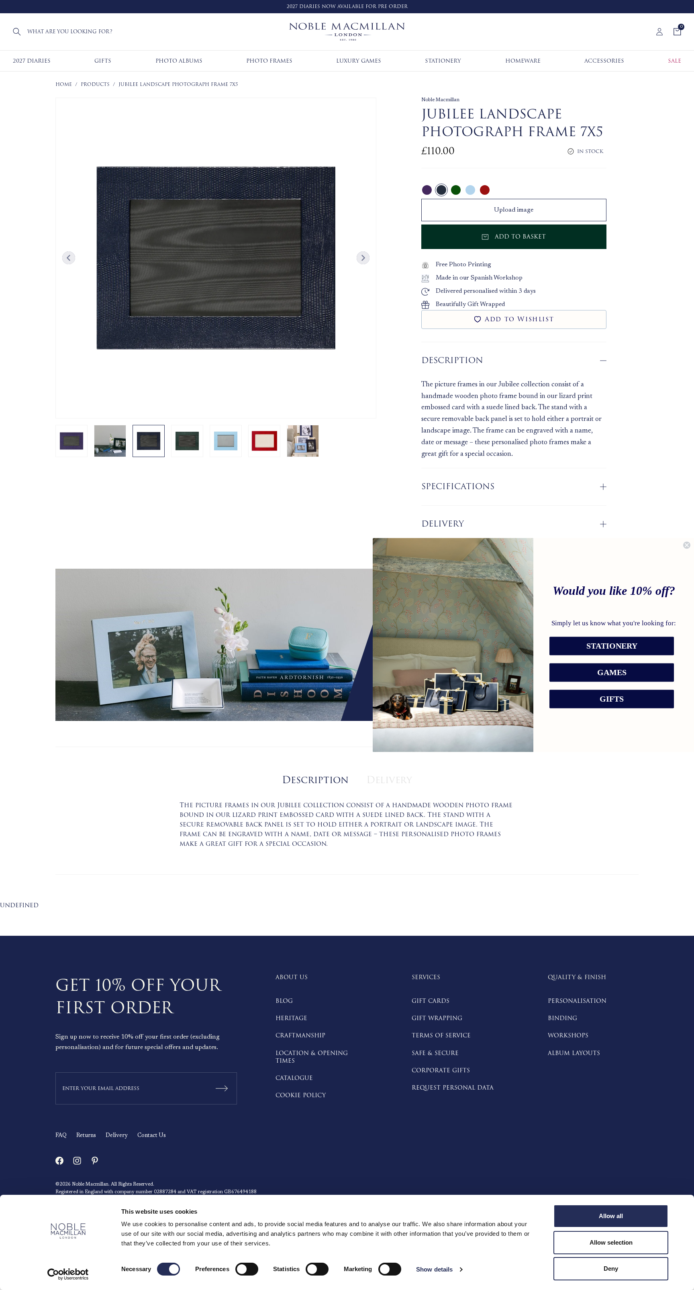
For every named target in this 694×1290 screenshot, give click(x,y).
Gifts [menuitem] (102, 61)
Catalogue (294, 1078)
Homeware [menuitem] (523, 61)
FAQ (61, 1136)
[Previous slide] (68, 257)
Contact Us (151, 1136)
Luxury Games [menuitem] (358, 61)
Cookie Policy (301, 1095)
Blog (284, 1001)
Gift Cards (430, 1001)
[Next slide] (363, 257)
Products (95, 84)
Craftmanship (300, 1035)
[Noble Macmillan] (347, 32)
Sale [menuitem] (674, 61)
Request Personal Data (453, 1088)
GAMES (612, 672)
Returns (86, 1136)
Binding (562, 1018)
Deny (611, 1268)
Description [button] (452, 360)
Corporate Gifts (441, 1070)
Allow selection (611, 1242)
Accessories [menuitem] (604, 61)
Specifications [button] (457, 486)
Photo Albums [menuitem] (178, 61)
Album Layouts (574, 1053)
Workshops (568, 1035)
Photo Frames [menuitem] (269, 61)
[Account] (659, 32)
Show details (434, 1269)
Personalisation (577, 1001)
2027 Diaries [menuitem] (32, 61)
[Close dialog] (687, 545)
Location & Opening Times (312, 1057)
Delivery (117, 1136)
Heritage (291, 1018)
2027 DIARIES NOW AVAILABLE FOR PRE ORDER (347, 6)
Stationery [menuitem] (443, 61)
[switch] (246, 1269)
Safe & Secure (435, 1053)
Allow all (611, 1215)
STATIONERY (611, 646)
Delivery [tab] (389, 780)
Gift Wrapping (437, 1018)
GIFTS (612, 699)
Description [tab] (315, 780)
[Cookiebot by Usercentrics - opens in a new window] (68, 1274)
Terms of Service (441, 1035)
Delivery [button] (442, 524)
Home (63, 84)
